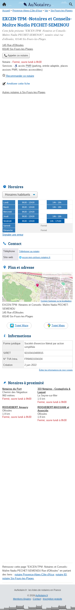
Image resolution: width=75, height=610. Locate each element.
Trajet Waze (21, 325)
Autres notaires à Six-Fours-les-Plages (23, 92)
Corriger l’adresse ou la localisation (56, 301)
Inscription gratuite (52, 599)
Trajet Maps (58, 325)
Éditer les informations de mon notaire (56, 370)
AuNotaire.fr (41, 595)
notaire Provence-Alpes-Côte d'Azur (34, 574)
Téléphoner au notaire (29, 251)
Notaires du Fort (12, 388)
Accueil (4, 4)
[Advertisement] (37, 138)
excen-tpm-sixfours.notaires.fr (36, 257)
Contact (37, 599)
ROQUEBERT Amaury (15, 407)
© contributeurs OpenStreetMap (57, 274)
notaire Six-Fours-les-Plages (18, 578)
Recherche (71, 4)
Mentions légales (22, 599)
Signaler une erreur (12, 234)
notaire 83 (61, 574)
